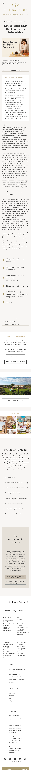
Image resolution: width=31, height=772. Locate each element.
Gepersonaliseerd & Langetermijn (21, 624)
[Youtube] (20, 759)
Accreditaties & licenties (15, 677)
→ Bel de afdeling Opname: (15, 582)
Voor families (20, 653)
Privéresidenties (21, 646)
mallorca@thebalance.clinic (15, 720)
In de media (12, 693)
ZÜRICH (15, 16)
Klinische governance (15, 674)
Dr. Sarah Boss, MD (21, 62)
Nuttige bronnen (13, 701)
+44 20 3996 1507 (13, 742)
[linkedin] (10, 759)
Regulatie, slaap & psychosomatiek (7, 656)
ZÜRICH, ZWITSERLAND (15, 726)
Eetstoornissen (6, 650)
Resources (13, 21)
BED (25, 21)
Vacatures (11, 682)
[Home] (15, 8)
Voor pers (11, 695)
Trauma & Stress (7, 651)
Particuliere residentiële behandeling (8, 621)
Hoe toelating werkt (7, 630)
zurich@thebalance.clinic (15, 730)
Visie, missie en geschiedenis (17, 669)
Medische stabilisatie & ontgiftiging (8, 624)
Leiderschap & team (14, 672)
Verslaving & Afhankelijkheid (6, 647)
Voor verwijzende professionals (21, 656)
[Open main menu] (3, 3)
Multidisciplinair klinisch (22, 627)
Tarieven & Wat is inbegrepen (7, 627)
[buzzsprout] (24, 759)
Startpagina (7, 21)
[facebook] (5, 759)
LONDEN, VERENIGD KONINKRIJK (18, 736)
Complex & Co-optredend (9, 653)
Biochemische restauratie (23, 632)
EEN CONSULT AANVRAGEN (15, 362)
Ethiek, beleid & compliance (16, 679)
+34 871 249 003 (12, 722)
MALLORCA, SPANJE (14, 715)
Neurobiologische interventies (21, 629)
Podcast (11, 698)
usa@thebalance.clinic (14, 750)
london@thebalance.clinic (15, 740)
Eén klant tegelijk (21, 622)
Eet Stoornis (19, 21)
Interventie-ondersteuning (23, 651)
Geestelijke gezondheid (8, 644)
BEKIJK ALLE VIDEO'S (15, 400)
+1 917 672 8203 (12, 752)
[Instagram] (15, 759)
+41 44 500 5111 (12, 732)
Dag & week (20, 644)
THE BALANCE (16, 60)
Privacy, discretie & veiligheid (21, 649)
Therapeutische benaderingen (20, 635)
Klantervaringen (21, 659)
